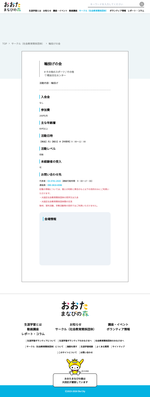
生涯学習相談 (87, 346)
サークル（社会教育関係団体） (93, 10)
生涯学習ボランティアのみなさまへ (75, 340)
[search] (141, 4)
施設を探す (72, 346)
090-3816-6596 (55, 185)
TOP (4, 43)
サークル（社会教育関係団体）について (45, 346)
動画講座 (73, 10)
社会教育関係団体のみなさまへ (109, 340)
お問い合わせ (86, 352)
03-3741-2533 (54, 180)
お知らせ (47, 10)
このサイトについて (67, 352)
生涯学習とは (35, 10)
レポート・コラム (136, 10)
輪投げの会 (54, 43)
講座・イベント (60, 10)
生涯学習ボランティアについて (41, 340)
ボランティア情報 (118, 10)
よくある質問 (103, 346)
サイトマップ (118, 346)
